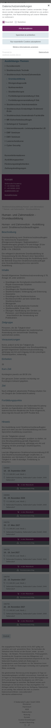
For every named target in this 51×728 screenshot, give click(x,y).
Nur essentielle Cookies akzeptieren (25, 42)
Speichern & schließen (25, 35)
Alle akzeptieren (25, 28)
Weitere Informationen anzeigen (25, 47)
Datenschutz (44, 52)
